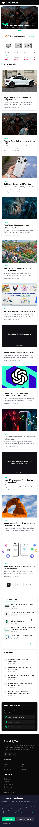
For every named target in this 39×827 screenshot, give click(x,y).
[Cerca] (31, 2)
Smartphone (7, 769)
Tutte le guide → (30, 643)
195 (26, 585)
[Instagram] (10, 754)
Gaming (23, 764)
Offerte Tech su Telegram (16, 717)
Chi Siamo (7, 779)
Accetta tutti (8, 819)
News (5, 764)
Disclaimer (7, 790)
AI (4, 767)
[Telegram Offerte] (5, 754)
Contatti (6, 781)
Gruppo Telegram (13, 722)
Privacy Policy (25, 812)
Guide (22, 767)
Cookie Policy (8, 787)
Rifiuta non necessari (25, 819)
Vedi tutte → (31, 36)
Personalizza (7, 823)
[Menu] (35, 2)
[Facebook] (14, 754)
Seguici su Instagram (14, 726)
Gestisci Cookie (9, 792)
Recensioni (24, 769)
